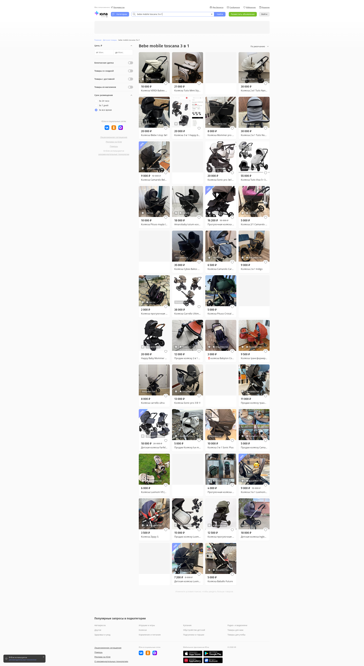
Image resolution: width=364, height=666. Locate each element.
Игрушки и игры (147, 625)
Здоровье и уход (102, 634)
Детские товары (110, 40)
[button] (166, 83)
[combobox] (172, 14)
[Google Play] (213, 653)
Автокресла (100, 625)
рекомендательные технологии (113, 154)
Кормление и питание (150, 634)
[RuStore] (213, 660)
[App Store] (192, 653)
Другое (97, 630)
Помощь (114, 146)
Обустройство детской (194, 630)
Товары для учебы (236, 634)
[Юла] (100, 13)
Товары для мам (235, 630)
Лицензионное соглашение (113, 137)
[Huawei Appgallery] (192, 660)
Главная (97, 40)
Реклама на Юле (114, 141)
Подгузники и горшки (193, 634)
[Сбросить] (211, 14)
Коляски (143, 630)
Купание (187, 625)
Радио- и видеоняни (237, 625)
